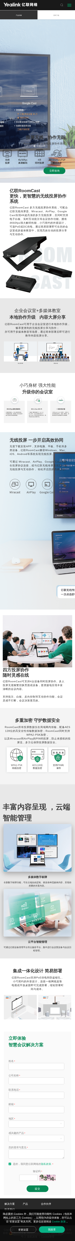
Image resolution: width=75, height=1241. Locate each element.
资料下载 (56, 15)
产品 (25, 1203)
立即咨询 (54, 170)
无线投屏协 (42, 207)
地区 (11, 1118)
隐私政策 (46, 1163)
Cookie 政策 (59, 1221)
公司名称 (14, 1075)
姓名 (11, 1061)
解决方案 (10, 1203)
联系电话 (14, 1089)
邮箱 (11, 1104)
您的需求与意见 (17, 1147)
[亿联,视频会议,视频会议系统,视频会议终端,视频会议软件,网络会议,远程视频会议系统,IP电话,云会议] (20, 5)
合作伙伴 (46, 1203)
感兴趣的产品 (16, 1133)
